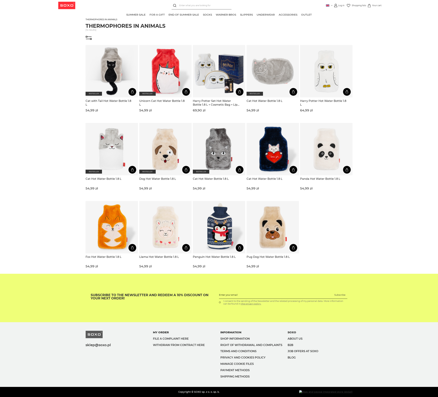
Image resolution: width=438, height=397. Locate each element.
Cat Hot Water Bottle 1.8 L (264, 101)
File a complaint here (171, 338)
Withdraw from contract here (179, 345)
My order (161, 332)
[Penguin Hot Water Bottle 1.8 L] (219, 227)
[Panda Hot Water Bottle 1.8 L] (326, 149)
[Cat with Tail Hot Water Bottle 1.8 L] (112, 71)
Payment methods (235, 370)
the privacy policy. (251, 303)
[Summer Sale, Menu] (147, 14)
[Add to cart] (132, 92)
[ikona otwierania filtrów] (89, 38)
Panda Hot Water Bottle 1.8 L (320, 178)
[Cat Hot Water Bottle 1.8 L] (273, 71)
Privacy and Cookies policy (243, 357)
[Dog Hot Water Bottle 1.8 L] (165, 149)
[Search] (175, 5)
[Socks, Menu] (214, 14)
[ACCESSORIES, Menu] (299, 14)
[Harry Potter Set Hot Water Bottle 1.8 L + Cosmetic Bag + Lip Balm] (219, 71)
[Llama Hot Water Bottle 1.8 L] (165, 227)
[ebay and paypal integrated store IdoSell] (325, 391)
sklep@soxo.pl (98, 345)
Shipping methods (235, 376)
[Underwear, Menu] (277, 14)
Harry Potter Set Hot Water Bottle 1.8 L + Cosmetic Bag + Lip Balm (215, 103)
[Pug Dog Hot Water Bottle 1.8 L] (273, 227)
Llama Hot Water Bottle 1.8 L (159, 257)
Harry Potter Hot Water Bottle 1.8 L (323, 102)
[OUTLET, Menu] (313, 14)
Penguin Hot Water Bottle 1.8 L (214, 257)
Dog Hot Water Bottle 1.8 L (157, 178)
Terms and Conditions (238, 351)
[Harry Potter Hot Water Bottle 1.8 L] (326, 71)
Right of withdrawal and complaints (251, 345)
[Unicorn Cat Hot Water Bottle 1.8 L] (165, 71)
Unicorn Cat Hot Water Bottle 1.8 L (162, 102)
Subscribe (339, 294)
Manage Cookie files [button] (237, 364)
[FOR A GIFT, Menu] (167, 14)
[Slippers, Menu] (255, 14)
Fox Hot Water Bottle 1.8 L (103, 257)
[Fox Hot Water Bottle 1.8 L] (112, 227)
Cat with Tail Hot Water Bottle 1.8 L (108, 102)
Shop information (235, 338)
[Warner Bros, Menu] (238, 14)
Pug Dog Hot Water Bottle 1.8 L (268, 257)
